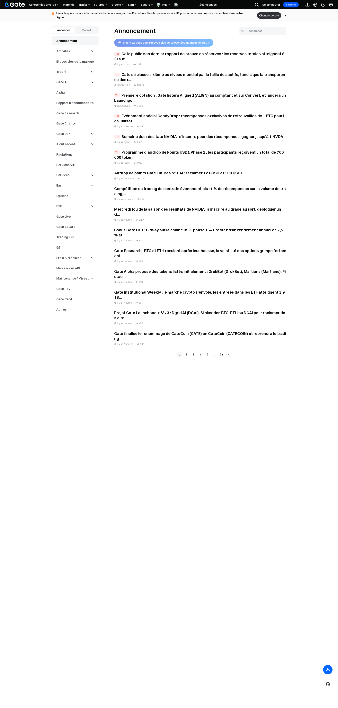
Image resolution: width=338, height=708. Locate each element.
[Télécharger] (328, 669)
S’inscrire (291, 4)
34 (221, 354)
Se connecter (271, 4)
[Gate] (15, 4)
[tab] (63, 30)
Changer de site (269, 15)
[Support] (328, 683)
